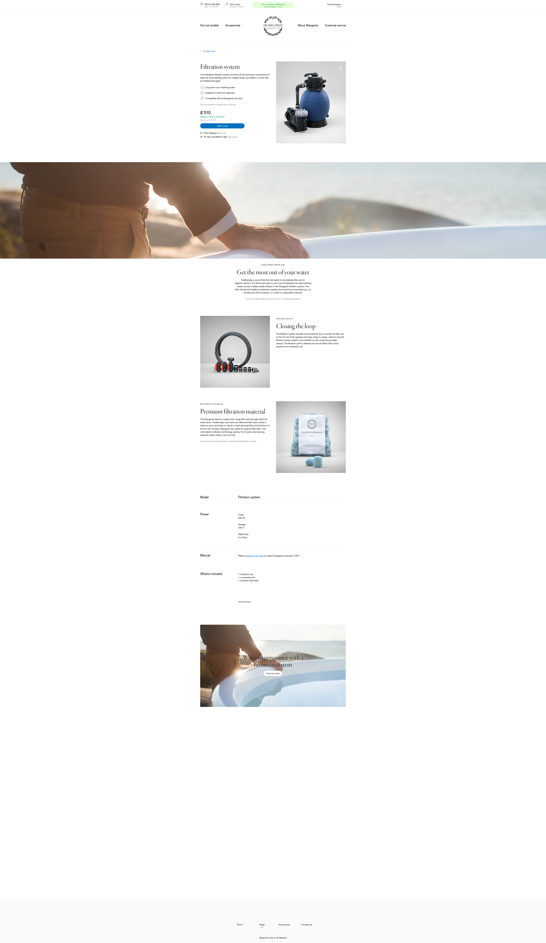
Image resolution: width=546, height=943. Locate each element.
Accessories (209, 51)
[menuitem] (239, 917)
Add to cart (222, 125)
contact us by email (254, 555)
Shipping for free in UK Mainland (273, 937)
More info (221, 132)
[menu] (209, 25)
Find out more (273, 673)
